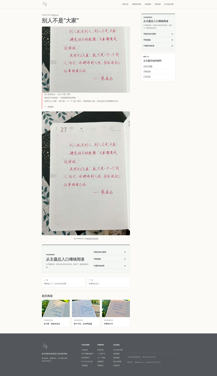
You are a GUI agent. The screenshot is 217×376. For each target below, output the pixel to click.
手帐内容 (157, 4)
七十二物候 (101, 357)
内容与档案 (147, 66)
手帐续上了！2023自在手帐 (55, 282)
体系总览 (100, 350)
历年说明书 (85, 357)
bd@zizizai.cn (139, 362)
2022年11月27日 (92, 238)
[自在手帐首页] (44, 4)
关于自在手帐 (169, 4)
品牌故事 (116, 353)
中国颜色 (100, 361)
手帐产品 (125, 4)
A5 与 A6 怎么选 (87, 361)
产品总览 (147, 76)
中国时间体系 (136, 4)
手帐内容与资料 (110, 252)
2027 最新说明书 (87, 353)
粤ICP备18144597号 (149, 357)
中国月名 (100, 365)
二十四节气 (101, 353)
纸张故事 (116, 357)
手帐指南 (148, 4)
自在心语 (55, 15)
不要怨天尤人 (94, 282)
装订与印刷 (117, 361)
